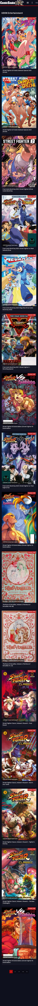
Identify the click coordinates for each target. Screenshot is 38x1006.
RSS (37, 3)
